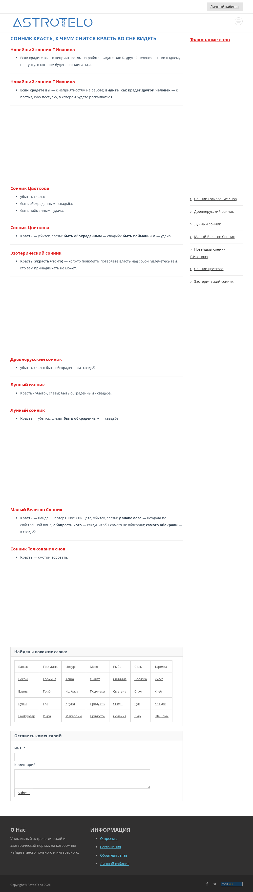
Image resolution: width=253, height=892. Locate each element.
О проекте (109, 838)
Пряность (97, 716)
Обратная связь (113, 855)
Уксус (159, 679)
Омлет (95, 679)
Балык (23, 666)
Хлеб (158, 691)
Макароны (73, 716)
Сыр (137, 716)
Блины (23, 691)
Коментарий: (25, 764)
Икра (47, 716)
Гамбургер (26, 716)
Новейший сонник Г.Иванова (207, 253)
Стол (138, 691)
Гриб (47, 691)
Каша (69, 679)
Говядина (50, 666)
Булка (22, 703)
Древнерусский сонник (214, 211)
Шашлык (162, 716)
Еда (45, 703)
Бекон (23, 679)
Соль (138, 666)
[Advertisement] (95, 145)
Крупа (70, 703)
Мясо (94, 666)
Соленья (119, 716)
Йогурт (71, 666)
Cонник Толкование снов (215, 198)
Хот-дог (160, 703)
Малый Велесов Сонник (214, 236)
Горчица (49, 679)
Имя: (19, 748)
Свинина (119, 679)
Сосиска (140, 679)
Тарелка (161, 666)
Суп (137, 703)
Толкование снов (210, 40)
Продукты (97, 703)
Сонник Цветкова (209, 268)
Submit (24, 792)
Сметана (119, 691)
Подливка (97, 691)
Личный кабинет (224, 6)
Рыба (117, 666)
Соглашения (110, 847)
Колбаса (71, 691)
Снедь (118, 703)
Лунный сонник (207, 224)
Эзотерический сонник (213, 281)
